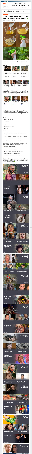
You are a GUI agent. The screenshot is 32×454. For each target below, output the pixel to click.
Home (19, 5)
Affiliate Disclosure (20, 3)
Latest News (4, 4)
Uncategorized (5, 14)
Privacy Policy (23, 5)
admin (4, 20)
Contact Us (13, 5)
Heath (16, 5)
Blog (24, 3)
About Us (15, 3)
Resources (23, 7)
